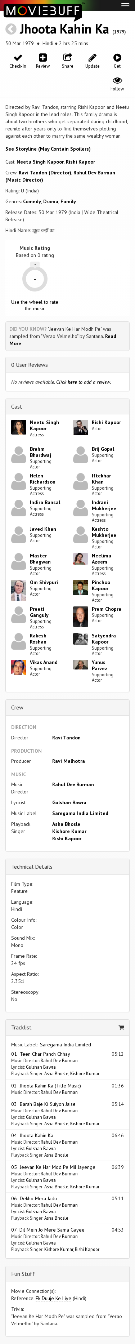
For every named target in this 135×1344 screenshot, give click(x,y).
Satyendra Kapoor (104, 638)
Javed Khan (43, 529)
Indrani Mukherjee (104, 505)
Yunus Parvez (99, 665)
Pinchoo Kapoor (101, 585)
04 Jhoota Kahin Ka (32, 1135)
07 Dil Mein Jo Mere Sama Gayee (48, 1230)
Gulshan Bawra (69, 802)
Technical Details (32, 866)
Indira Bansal (45, 502)
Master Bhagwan (40, 558)
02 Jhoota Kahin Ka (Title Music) (46, 1085)
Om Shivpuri (44, 582)
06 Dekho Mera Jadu (34, 1198)
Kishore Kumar (69, 831)
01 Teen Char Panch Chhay (40, 1054)
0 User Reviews (29, 364)
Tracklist (21, 1027)
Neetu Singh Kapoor (40, 162)
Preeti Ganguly (39, 612)
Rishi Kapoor (80, 162)
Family (68, 201)
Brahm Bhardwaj (40, 452)
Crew (17, 707)
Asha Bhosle (66, 824)
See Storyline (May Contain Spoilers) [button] (48, 149)
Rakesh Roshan (38, 638)
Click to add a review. (83, 382)
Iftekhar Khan (101, 478)
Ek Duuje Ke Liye (53, 1298)
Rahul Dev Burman (73, 784)
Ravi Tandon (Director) (45, 172)
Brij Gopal (103, 449)
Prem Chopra (106, 609)
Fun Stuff (23, 1273)
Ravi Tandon (66, 737)
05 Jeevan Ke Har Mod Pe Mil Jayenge (53, 1167)
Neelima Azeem (101, 558)
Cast (16, 406)
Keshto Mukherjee (104, 532)
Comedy (32, 201)
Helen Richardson (42, 478)
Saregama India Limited (80, 813)
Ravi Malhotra (68, 761)
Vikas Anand (44, 662)
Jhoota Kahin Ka (64, 28)
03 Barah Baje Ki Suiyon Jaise (43, 1104)
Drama (50, 201)
